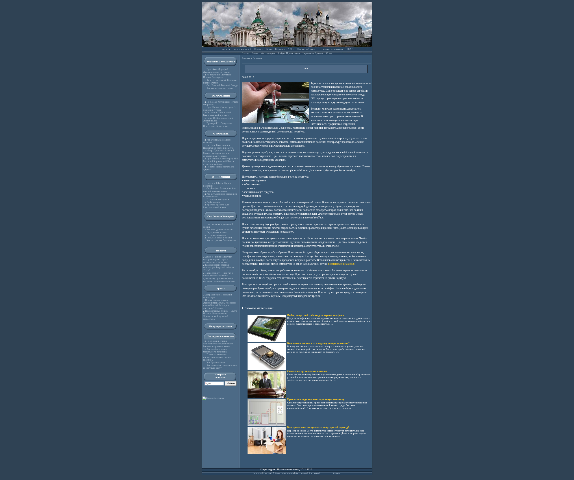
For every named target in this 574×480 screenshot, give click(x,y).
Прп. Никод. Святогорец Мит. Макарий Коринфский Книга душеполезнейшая (221, 161)
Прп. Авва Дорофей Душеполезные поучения (216, 70)
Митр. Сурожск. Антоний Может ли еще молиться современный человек (219, 153)
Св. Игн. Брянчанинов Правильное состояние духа (218, 146)
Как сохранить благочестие (221, 240)
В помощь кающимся (218, 199)
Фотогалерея (268, 53)
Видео (255, 53)
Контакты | (314, 473)
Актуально (301, 473)
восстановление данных (341, 263)
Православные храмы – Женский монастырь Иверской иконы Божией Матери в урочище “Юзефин (219, 304)
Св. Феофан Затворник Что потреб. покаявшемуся (219, 189)
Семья (269, 49)
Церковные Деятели (313, 53)
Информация (213, 201)
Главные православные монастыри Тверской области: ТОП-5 (219, 267)
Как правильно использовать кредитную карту (220, 366)
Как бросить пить (216, 362)
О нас (329, 53)
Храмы (220, 288)
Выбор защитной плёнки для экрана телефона (315, 315)
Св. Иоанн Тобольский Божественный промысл (217, 114)
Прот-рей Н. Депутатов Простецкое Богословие (217, 124)
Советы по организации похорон (307, 371)
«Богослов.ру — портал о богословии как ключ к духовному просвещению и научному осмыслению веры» (219, 276)
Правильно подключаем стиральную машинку (315, 399)
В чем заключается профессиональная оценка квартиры (217, 357)
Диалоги (258, 49)
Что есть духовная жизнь (220, 229)
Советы (257, 58)
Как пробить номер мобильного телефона (215, 350)
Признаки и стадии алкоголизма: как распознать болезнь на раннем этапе (218, 343)
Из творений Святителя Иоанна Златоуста (217, 76)
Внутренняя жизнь (216, 232)
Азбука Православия (289, 53)
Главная (246, 58)
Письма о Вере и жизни (219, 237)
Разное (336, 473)
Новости (225, 49)
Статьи (245, 53)
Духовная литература (331, 49)
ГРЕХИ (349, 49)
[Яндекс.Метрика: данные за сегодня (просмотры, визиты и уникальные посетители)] (213, 398)
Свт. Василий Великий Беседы (222, 85)
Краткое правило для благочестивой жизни (216, 206)
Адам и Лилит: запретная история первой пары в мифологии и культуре (217, 259)
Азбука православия (283, 473)
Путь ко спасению (216, 234)
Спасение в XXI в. (285, 49)
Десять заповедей (242, 49)
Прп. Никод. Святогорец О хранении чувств (219, 108)
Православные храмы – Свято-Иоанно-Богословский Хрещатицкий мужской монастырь (220, 314)
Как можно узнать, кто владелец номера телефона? (318, 343)
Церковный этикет (307, 49)
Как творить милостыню (220, 88)
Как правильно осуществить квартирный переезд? (318, 427)
